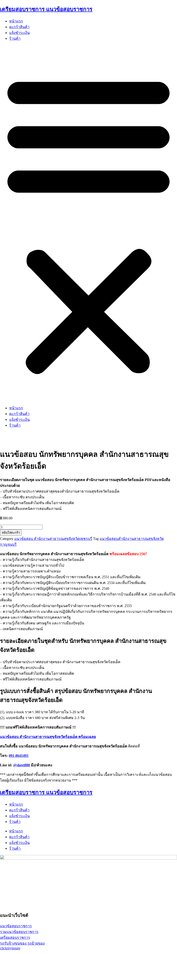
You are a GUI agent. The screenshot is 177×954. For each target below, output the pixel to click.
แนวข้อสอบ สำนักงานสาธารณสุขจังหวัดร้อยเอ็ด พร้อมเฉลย (48, 737)
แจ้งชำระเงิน (19, 33)
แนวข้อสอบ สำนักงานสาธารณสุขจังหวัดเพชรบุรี (53, 539)
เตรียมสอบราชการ (15, 937)
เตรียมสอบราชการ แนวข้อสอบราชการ (46, 9)
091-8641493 (18, 756)
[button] (88, 223)
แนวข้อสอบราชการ (16, 926)
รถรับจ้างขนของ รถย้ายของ (22, 943)
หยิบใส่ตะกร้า (11, 532)
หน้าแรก (16, 21)
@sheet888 (21, 765)
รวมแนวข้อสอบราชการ (19, 932)
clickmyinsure (10, 948)
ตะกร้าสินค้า (19, 27)
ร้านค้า (15, 38)
